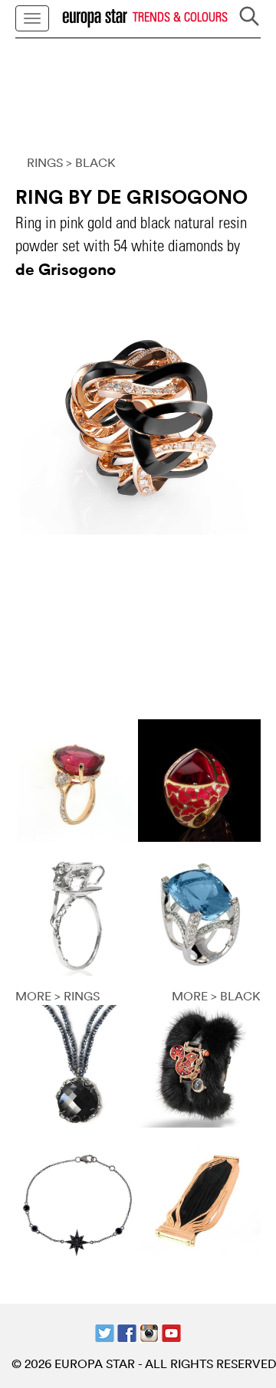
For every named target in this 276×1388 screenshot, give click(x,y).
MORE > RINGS (57, 995)
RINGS (45, 162)
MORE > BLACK (216, 995)
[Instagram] (149, 1332)
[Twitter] (104, 1332)
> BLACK (91, 162)
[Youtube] (171, 1332)
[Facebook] (126, 1332)
